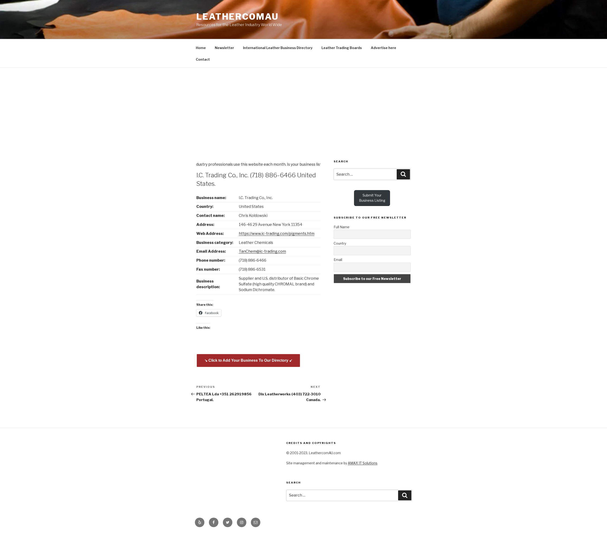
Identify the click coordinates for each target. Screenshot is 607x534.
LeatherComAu (237, 16)
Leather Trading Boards (342, 48)
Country (340, 243)
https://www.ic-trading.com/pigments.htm (276, 233)
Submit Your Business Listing (372, 197)
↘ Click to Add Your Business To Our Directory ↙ (248, 360)
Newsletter (224, 48)
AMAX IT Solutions (362, 463)
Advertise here (383, 48)
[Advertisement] (303, 103)
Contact (203, 59)
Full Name (341, 227)
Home (201, 48)
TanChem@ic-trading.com (262, 251)
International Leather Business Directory (278, 48)
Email (338, 260)
